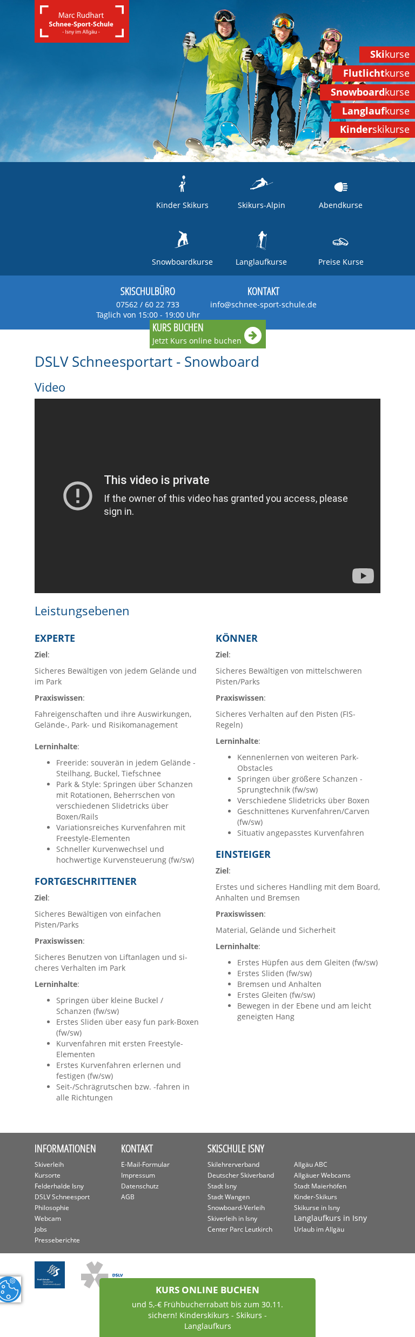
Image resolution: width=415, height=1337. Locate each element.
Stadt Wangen (229, 1196)
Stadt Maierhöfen (320, 1186)
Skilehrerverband (233, 1164)
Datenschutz (140, 1186)
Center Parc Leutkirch (240, 1229)
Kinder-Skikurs (315, 1196)
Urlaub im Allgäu (319, 1229)
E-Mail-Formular (145, 1164)
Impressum (138, 1175)
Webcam (48, 1218)
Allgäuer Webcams (322, 1175)
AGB (128, 1196)
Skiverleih (49, 1164)
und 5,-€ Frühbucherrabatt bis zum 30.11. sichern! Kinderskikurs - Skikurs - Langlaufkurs (207, 1307)
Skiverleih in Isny (232, 1218)
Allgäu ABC (310, 1164)
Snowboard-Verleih (236, 1207)
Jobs (41, 1229)
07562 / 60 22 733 (148, 309)
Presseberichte (57, 1240)
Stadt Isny (222, 1186)
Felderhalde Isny (59, 1186)
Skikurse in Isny (317, 1207)
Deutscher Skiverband (241, 1175)
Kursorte (48, 1175)
